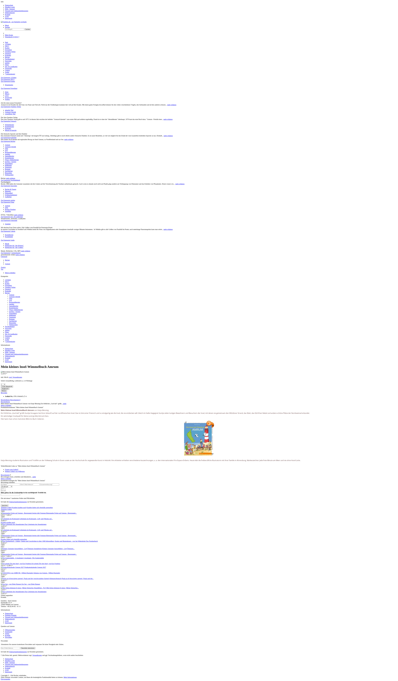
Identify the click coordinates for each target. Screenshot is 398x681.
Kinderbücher (9, 126)
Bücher (7, 293)
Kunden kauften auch (19, 507)
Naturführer (9, 163)
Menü (7, 25)
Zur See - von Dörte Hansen (30, 584)
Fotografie (8, 336)
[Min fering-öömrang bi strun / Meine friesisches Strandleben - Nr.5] (23, 588)
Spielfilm (8, 211)
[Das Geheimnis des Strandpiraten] (13, 524)
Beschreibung (5, 400)
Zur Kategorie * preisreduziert (11, 253)
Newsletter (8, 637)
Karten (7, 283)
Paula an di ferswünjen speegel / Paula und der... (78, 578)
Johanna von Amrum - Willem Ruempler (46, 573)
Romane (7, 169)
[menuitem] (201, 5)
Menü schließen (10, 273)
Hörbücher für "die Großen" (14, 247)
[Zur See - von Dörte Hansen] (11, 584)
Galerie (7, 338)
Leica (7, 96)
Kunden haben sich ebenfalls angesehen (40, 507)
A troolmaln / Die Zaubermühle (33, 558)
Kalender (8, 128)
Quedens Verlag (10, 287)
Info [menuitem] (14, 10)
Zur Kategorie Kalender (8, 138)
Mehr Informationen (70, 677)
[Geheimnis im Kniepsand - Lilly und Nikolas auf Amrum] (10, 519)
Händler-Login (10, 7)
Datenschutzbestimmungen (18, 502)
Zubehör (8, 224)
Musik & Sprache (10, 130)
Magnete (8, 191)
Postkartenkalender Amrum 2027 (35, 567)
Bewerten (4, 393)
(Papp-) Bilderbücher (12, 160)
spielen (7, 330)
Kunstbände (9, 237)
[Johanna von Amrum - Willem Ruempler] (17, 573)
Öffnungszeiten (10, 630)
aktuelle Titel (9, 110)
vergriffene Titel (10, 114)
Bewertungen (15, 400)
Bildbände (8, 165)
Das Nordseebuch (92, 541)
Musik (7, 244)
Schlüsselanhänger (11, 195)
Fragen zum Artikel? (11, 469)
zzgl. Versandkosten (15, 377)
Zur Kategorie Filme (7, 202)
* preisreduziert (10, 341)
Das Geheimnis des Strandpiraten (35, 524)
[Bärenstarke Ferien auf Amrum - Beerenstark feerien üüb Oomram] (23, 513)
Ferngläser (8, 285)
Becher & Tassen (10, 189)
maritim (7, 154)
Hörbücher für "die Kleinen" (14, 245)
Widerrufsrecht (10, 13)
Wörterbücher (9, 125)
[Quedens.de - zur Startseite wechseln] (14, 22)
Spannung (8, 167)
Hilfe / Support (10, 9)
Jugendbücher (9, 156)
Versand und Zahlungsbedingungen (16, 11)
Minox (7, 94)
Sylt (6, 150)
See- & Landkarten (11, 334)
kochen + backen (10, 162)
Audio (7, 340)
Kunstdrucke (9, 235)
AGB (7, 16)
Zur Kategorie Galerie (8, 231)
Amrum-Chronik (10, 112)
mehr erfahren (171, 105)
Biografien (8, 173)
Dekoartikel (9, 193)
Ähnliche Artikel (6, 507)
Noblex (7, 99)
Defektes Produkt (10, 615)
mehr (64, 404)
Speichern (5, 505)
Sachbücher (9, 171)
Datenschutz (9, 5)
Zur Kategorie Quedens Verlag (11, 107)
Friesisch (8, 289)
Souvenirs (8, 328)
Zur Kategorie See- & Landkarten (12, 217)
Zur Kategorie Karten (8, 81)
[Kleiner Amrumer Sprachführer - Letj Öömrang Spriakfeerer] (21, 549)
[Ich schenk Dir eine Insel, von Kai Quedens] (16, 564)
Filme (7, 332)
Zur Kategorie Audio (8, 240)
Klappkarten (9, 85)
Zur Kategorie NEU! (8, 79)
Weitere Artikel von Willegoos (15, 471)
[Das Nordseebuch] (43, 541)
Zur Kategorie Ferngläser (9, 88)
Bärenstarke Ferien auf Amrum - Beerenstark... (61, 513)
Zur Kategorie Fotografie (9, 220)
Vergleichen (5, 388)
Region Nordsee (10, 209)
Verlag (7, 633)
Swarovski (8, 97)
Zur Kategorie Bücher (8, 141)
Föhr (6, 149)
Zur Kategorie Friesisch (8, 121)
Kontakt (7, 14)
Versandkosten (37, 655)
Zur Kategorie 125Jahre (8, 77)
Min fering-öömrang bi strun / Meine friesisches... (62, 588)
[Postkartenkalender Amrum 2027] (12, 567)
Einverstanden (5, 679)
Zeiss (6, 92)
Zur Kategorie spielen (8, 200)
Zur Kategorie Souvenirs (9, 186)
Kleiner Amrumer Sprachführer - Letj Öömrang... (58, 549)
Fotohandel (8, 632)
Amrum (7, 145)
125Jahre (8, 280)
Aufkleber (8, 197)
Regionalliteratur (10, 152)
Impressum (8, 18)
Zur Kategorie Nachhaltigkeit (10, 180)
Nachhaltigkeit (10, 326)
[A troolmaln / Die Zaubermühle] (12, 558)
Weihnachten (9, 175)
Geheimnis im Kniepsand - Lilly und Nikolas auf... (36, 519)
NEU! (7, 282)
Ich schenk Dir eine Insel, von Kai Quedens (46, 564)
